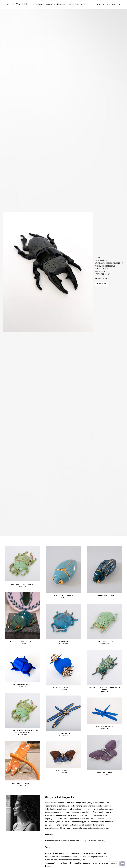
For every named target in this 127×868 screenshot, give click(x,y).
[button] (93, 4)
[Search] (119, 4)
